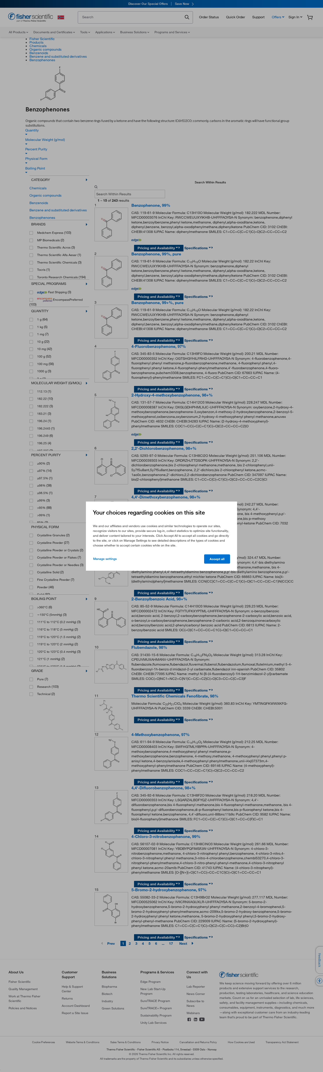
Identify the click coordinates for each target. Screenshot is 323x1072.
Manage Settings (105, 559)
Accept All (217, 559)
